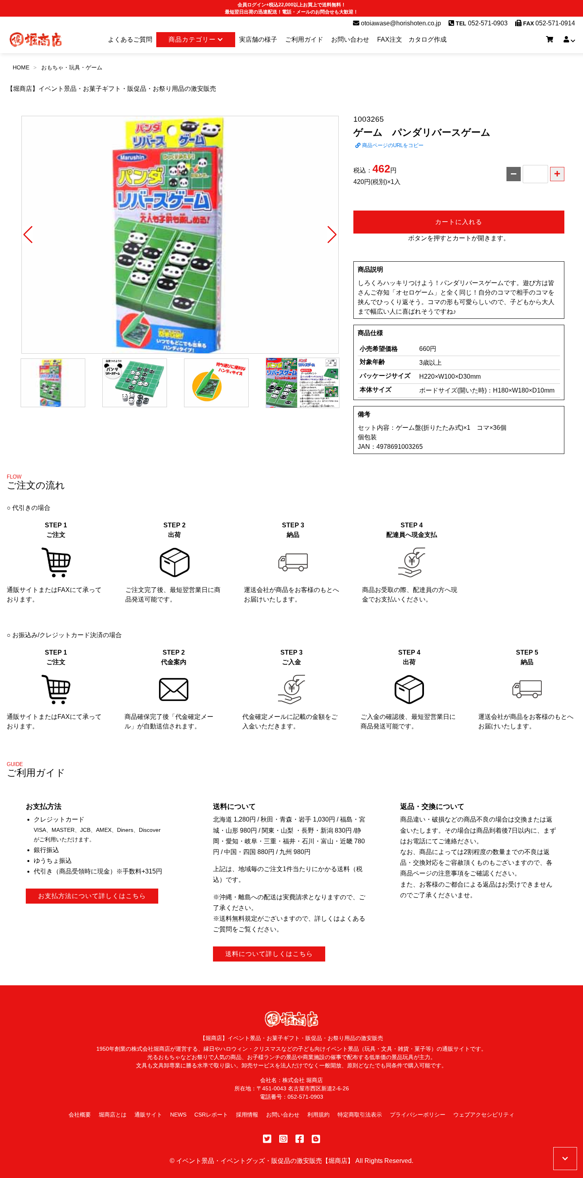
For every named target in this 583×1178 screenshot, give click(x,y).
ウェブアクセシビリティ (483, 1114)
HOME (21, 67)
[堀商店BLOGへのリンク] (316, 1139)
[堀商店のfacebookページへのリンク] (299, 1139)
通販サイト (148, 1114)
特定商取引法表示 (360, 1114)
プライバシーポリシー (417, 1114)
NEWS (178, 1114)
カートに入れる (458, 221)
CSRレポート (211, 1114)
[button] (28, 234)
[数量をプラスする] (557, 174)
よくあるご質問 (130, 39)
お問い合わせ (350, 39)
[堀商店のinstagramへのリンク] (283, 1139)
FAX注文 (389, 39)
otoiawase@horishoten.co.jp (400, 23)
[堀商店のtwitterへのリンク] (267, 1139)
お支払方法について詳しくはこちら (92, 896)
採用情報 (247, 1114)
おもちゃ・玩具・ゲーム (71, 67)
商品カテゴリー (193, 39)
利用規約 (318, 1114)
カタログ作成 (427, 39)
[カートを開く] (550, 39)
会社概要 (80, 1114)
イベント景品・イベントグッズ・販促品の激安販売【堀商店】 (265, 1160)
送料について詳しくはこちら (269, 953)
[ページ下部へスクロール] (565, 1158)
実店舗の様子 (258, 39)
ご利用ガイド (304, 39)
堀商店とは (113, 1114)
